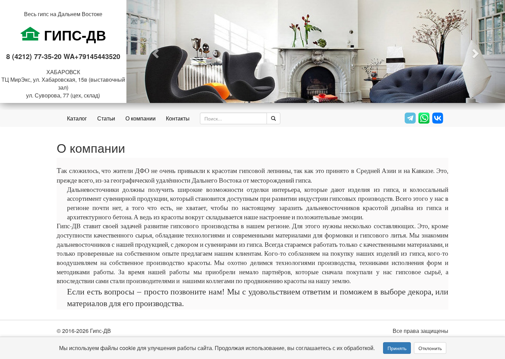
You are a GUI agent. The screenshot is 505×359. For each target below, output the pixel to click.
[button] (154, 51)
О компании (140, 118)
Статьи (106, 118)
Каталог (77, 118)
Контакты (178, 118)
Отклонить (430, 348)
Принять (397, 348)
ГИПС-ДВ (73, 35)
